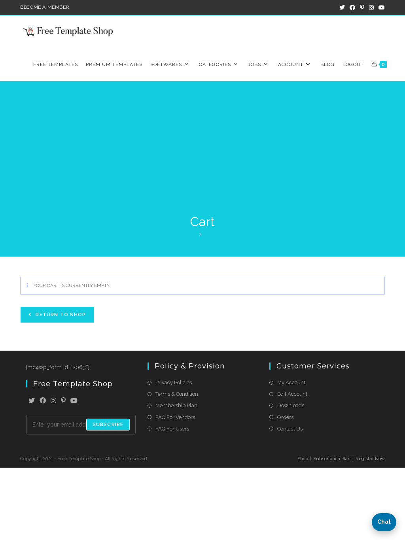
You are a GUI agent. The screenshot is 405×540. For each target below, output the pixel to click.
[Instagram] (53, 401)
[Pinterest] (63, 401)
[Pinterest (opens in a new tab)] (362, 7)
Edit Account (292, 394)
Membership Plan (176, 405)
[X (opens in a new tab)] (342, 7)
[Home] (194, 234)
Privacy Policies (173, 382)
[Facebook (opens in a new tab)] (352, 7)
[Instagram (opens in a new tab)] (371, 7)
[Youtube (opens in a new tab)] (380, 7)
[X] (31, 401)
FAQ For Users (172, 429)
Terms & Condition (176, 394)
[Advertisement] (202, 153)
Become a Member (44, 7)
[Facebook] (43, 401)
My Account (291, 382)
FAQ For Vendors (175, 417)
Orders (285, 417)
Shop (302, 458)
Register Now (370, 458)
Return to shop (60, 314)
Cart (209, 234)
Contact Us (290, 429)
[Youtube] (74, 401)
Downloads (290, 405)
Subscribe (108, 424)
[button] (384, 522)
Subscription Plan (331, 458)
